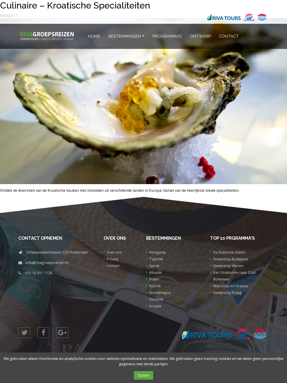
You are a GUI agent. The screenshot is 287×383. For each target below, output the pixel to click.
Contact (229, 36)
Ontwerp (200, 36)
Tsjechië (156, 259)
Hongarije (157, 252)
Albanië (155, 272)
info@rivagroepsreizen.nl (47, 262)
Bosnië (155, 285)
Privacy (112, 259)
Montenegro (160, 292)
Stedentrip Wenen (228, 265)
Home (94, 36)
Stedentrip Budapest (230, 259)
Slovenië (156, 299)
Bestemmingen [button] (124, 36)
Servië (154, 265)
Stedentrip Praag (227, 292)
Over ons (114, 252)
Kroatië (155, 306)
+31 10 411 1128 (38, 272)
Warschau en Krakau (230, 285)
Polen (154, 279)
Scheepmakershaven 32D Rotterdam (57, 252)
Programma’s (167, 36)
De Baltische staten (229, 252)
